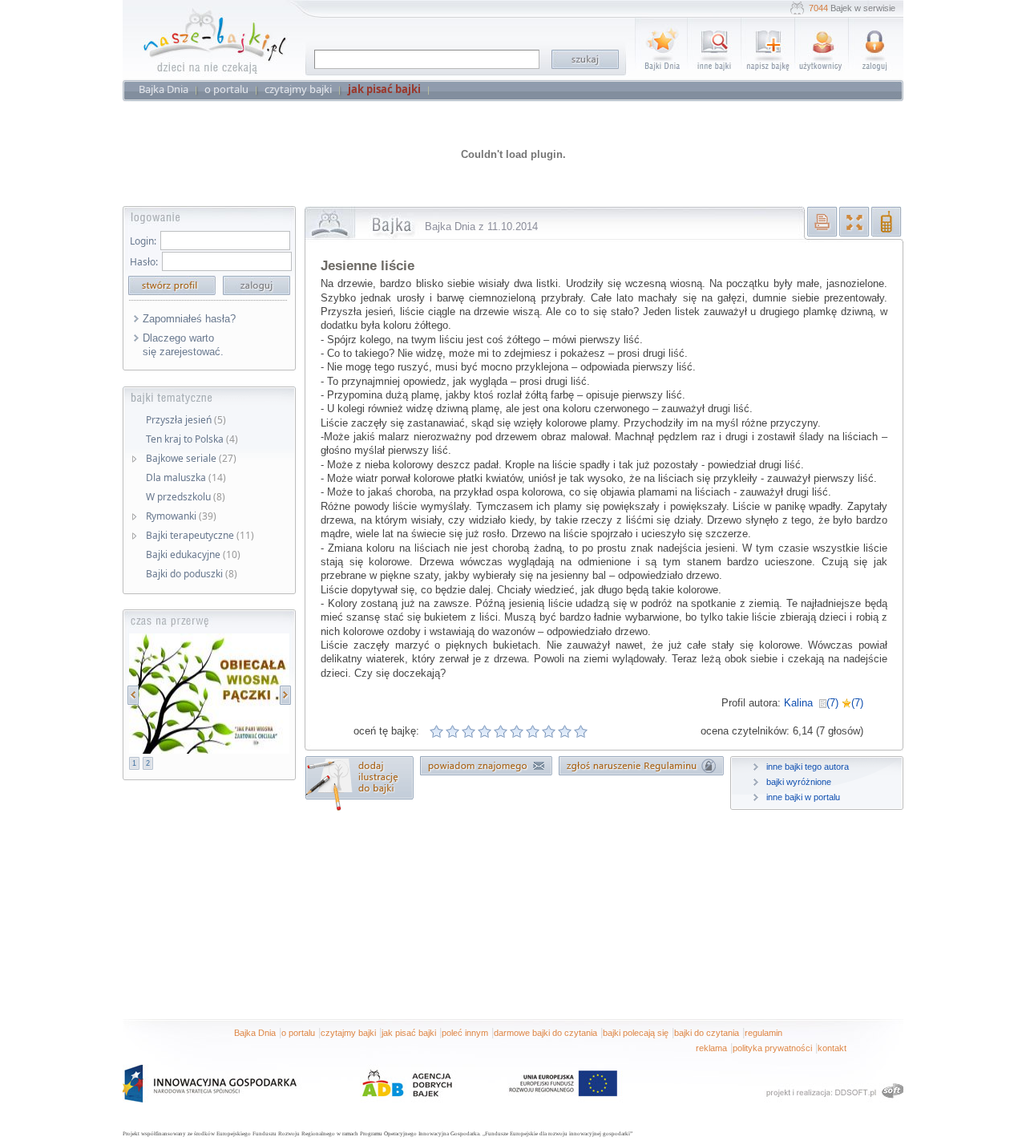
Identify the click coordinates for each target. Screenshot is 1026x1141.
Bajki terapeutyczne (200, 535)
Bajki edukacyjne (193, 554)
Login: (143, 241)
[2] (453, 731)
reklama (711, 1048)
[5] (501, 731)
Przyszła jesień (186, 420)
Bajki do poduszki (191, 574)
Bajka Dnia (255, 1033)
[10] (581, 731)
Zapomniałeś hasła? (189, 319)
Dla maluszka (186, 477)
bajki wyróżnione (798, 782)
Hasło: (144, 262)
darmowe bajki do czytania (545, 1033)
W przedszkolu (185, 497)
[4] (485, 731)
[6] (517, 731)
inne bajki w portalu (803, 797)
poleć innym (465, 1033)
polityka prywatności (772, 1048)
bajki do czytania (706, 1033)
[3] (469, 731)
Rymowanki (181, 516)
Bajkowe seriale (191, 458)
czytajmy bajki (348, 1033)
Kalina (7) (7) (823, 703)
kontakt (832, 1048)
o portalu (298, 1033)
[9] (565, 731)
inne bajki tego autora (807, 766)
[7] (533, 731)
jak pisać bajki (409, 1033)
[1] (437, 731)
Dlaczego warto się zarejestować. (183, 345)
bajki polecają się (636, 1033)
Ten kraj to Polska (192, 439)
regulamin (763, 1033)
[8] (549, 731)
